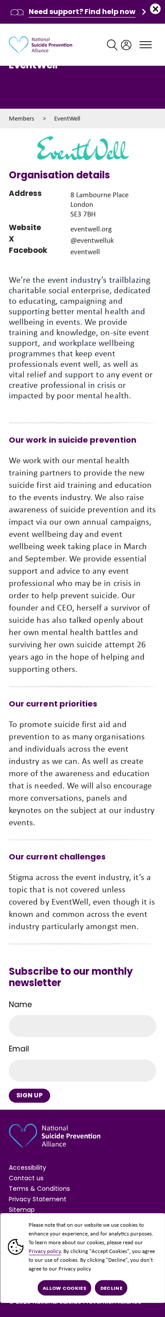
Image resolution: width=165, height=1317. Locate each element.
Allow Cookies (64, 1288)
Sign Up (29, 1095)
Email (19, 1049)
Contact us (26, 1178)
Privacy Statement (37, 1199)
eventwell (85, 251)
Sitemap (22, 1209)
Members (21, 118)
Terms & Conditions (39, 1188)
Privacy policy (45, 1251)
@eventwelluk (92, 240)
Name (20, 1004)
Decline (111, 1288)
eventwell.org (91, 229)
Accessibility (27, 1167)
